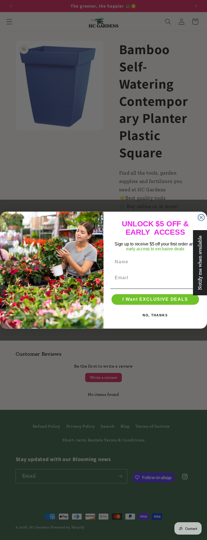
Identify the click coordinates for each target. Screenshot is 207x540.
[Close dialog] (201, 217)
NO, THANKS (155, 315)
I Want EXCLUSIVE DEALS (155, 299)
